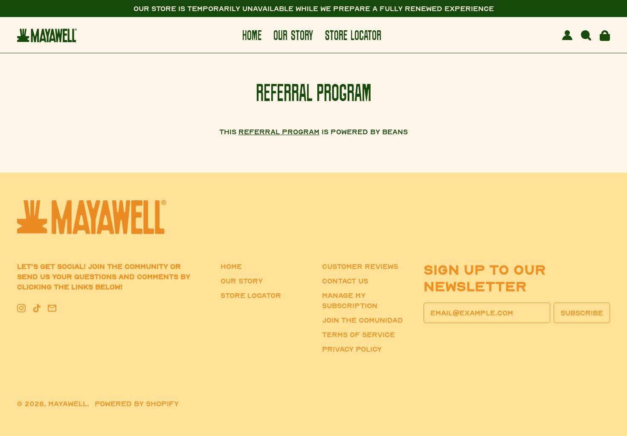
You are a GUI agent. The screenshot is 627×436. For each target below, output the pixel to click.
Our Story (293, 35)
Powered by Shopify (137, 403)
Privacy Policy (352, 349)
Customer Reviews (360, 266)
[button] (586, 35)
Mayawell (67, 403)
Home (251, 35)
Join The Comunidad (362, 320)
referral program (278, 131)
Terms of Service (358, 334)
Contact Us (345, 281)
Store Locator (353, 35)
